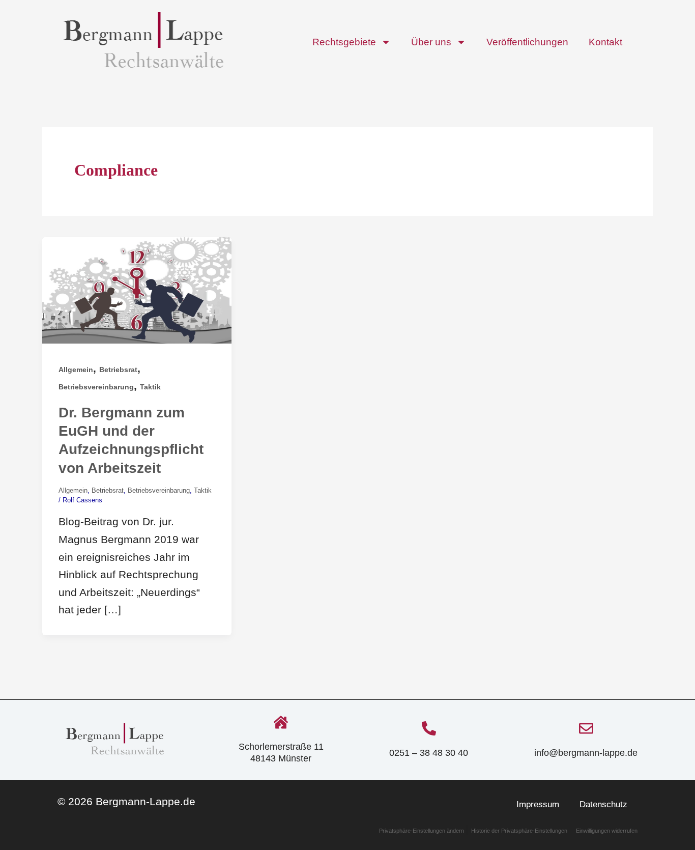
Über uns (431, 42)
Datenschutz (603, 804)
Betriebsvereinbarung (96, 387)
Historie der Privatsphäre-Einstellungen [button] (519, 831)
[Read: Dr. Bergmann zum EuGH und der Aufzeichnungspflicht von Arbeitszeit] (136, 289)
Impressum (537, 804)
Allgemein (76, 369)
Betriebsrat (118, 369)
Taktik (150, 387)
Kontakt (605, 42)
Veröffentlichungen (527, 42)
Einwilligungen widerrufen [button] (607, 831)
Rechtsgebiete (344, 42)
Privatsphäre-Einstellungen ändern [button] (422, 831)
